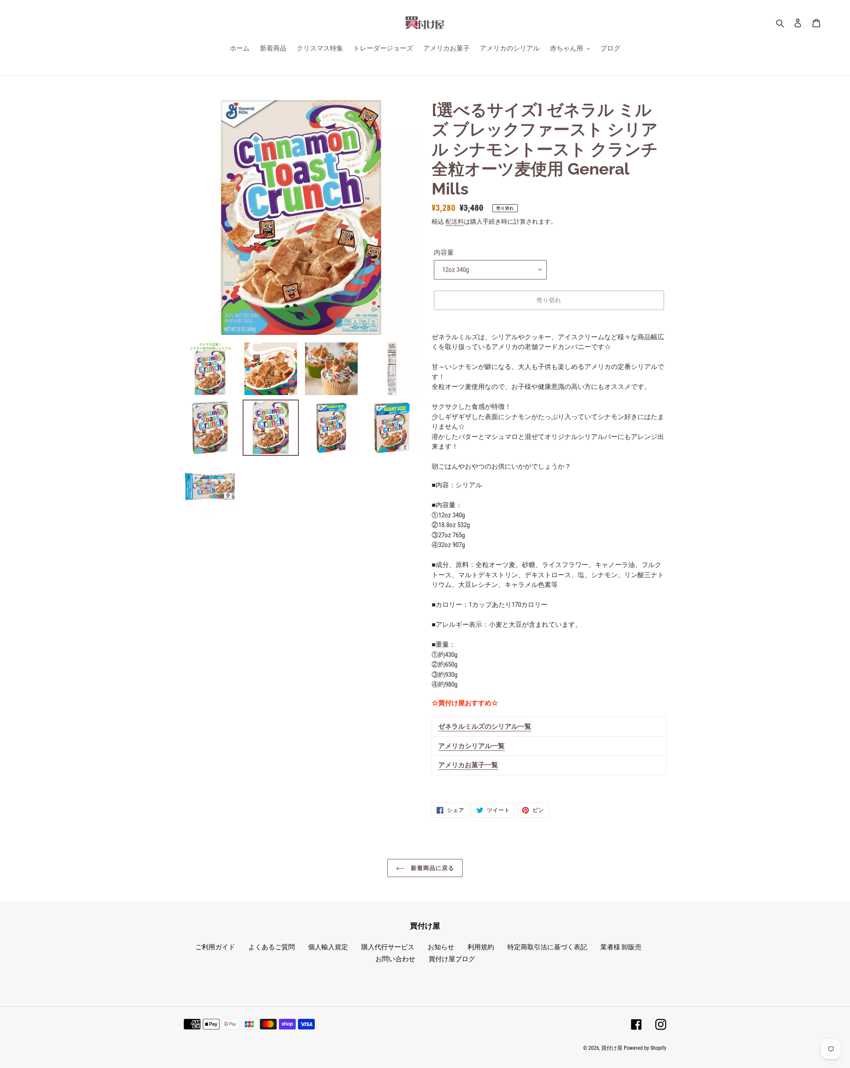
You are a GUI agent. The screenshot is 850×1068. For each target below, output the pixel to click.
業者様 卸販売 (620, 947)
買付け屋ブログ (452, 959)
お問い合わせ (395, 959)
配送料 (454, 221)
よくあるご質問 (271, 947)
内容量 (444, 252)
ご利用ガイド (215, 947)
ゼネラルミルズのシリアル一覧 (484, 726)
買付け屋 (611, 1048)
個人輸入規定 (328, 947)
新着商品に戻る (431, 868)
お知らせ (441, 947)
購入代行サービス (387, 947)
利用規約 (481, 947)
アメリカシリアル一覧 (471, 746)
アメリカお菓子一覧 (468, 765)
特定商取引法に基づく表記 (547, 947)
